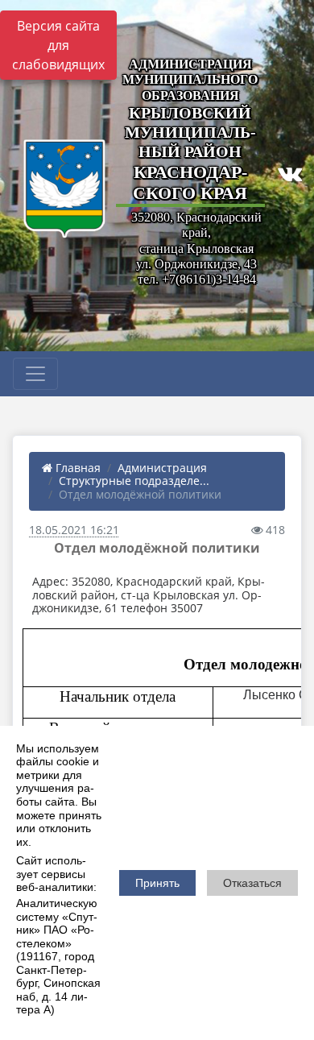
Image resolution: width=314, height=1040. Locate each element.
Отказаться (252, 882)
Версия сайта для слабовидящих (58, 45)
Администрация (162, 467)
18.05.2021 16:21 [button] (74, 529)
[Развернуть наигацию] (35, 374)
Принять (157, 882)
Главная (76, 467)
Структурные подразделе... (134, 480)
